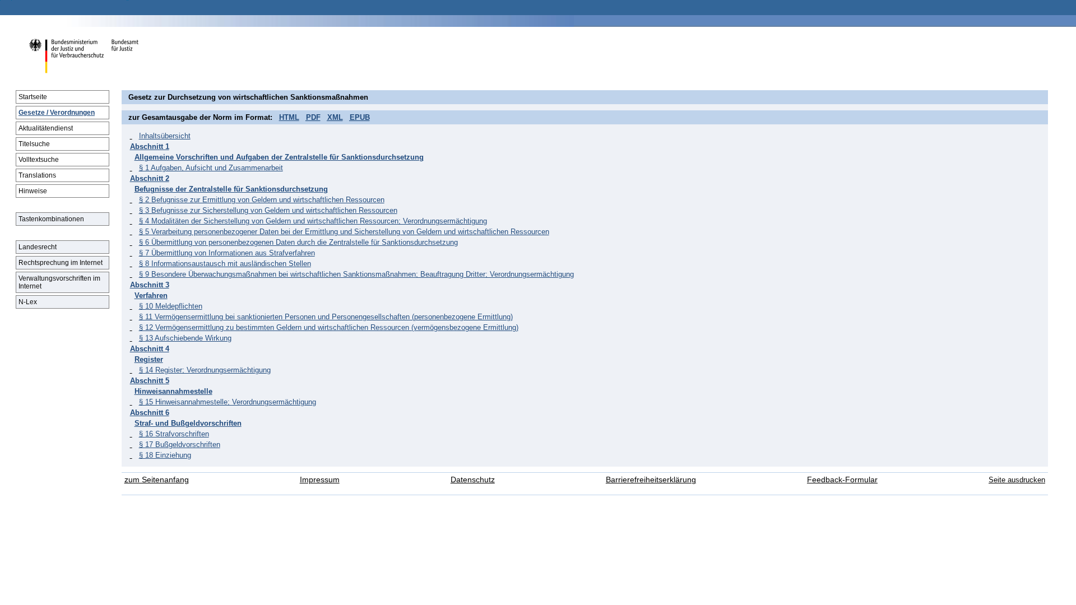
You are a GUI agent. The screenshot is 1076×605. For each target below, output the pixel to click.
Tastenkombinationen (51, 219)
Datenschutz (473, 480)
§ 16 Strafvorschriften (174, 434)
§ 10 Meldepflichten (170, 306)
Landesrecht (37, 247)
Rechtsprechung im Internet (60, 263)
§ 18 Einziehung (165, 455)
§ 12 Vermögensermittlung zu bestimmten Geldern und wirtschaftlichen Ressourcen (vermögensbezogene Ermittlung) (328, 327)
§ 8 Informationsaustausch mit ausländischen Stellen (225, 263)
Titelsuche (34, 144)
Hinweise (32, 191)
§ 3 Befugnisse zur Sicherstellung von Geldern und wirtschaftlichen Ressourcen (268, 210)
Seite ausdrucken (1017, 480)
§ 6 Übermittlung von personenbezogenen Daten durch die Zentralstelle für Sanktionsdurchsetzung (298, 242)
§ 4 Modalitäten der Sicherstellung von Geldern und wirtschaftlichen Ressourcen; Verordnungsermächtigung (313, 221)
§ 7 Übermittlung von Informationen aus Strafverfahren (227, 253)
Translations (37, 175)
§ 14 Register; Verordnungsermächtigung (205, 370)
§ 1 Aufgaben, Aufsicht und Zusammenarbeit (211, 168)
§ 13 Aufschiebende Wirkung (185, 338)
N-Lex (27, 302)
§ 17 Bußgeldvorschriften (179, 444)
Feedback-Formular (842, 480)
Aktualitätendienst (45, 128)
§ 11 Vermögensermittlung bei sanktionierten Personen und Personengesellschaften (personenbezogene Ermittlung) (326, 317)
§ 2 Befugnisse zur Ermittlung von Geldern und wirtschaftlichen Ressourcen (261, 200)
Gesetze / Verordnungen (56, 113)
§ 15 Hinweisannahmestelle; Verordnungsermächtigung (227, 402)
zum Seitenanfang (156, 480)
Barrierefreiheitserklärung (651, 480)
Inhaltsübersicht (165, 136)
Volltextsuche (38, 160)
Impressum (320, 480)
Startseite (32, 97)
